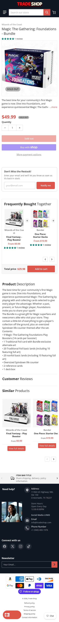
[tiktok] (29, 546)
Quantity (6, 122)
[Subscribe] (54, 564)
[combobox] (29, 12)
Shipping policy (29, 614)
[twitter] (12, 546)
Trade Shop (32, 598)
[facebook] (4, 546)
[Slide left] (45, 259)
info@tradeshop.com (41, 522)
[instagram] (20, 546)
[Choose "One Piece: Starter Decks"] (47, 211)
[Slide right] (51, 259)
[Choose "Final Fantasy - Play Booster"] (21, 211)
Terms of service (29, 610)
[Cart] (54, 12)
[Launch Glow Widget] (12, 615)
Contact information (29, 617)
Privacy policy (29, 606)
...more (53, 107)
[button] (5, 12)
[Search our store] (46, 12)
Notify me (46, 185)
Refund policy (29, 603)
